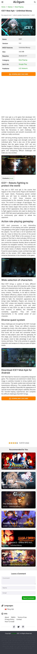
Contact (19, 619)
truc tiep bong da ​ (17, 640)
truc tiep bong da (26, 646)
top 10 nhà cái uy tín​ (16, 642)
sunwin (13, 644)
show (11, 178)
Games (10, 7)
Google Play (23, 64)
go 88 (9, 640)
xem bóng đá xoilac (29, 640)
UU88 (14, 637)
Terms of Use (22, 617)
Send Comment (28, 598)
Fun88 (33, 642)
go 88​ (11, 646)
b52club (19, 637)
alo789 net (18, 648)
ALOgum (18, 2)
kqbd (27, 638)
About (7, 617)
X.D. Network (23, 68)
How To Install (9, 621)
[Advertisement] (18, 96)
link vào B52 (26, 642)
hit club (32, 638)
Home (3, 7)
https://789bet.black (29, 637)
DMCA (13, 617)
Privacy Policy (9, 619)
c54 (9, 644)
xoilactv (4, 644)
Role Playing (19, 7)
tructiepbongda (6, 638)
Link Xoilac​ (5, 642)
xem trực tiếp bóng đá (18, 638)
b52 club (4, 640)
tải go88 (24, 648)
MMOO (9, 637)
